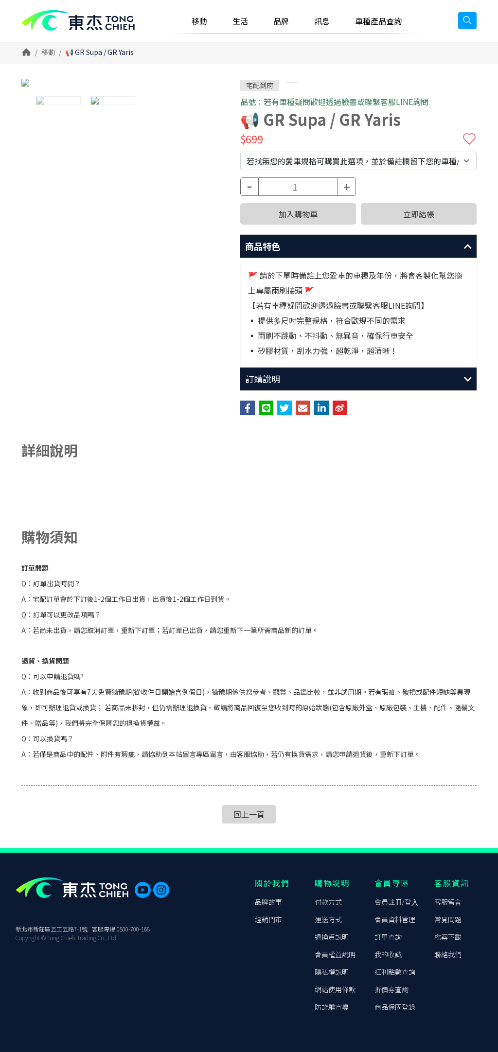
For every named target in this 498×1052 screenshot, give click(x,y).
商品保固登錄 (394, 1007)
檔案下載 (448, 937)
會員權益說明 (335, 954)
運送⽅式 (328, 919)
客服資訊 (451, 883)
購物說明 (332, 883)
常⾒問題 (448, 919)
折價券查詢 (391, 989)
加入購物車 (298, 214)
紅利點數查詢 (394, 972)
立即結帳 (418, 214)
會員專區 (391, 883)
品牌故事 (268, 902)
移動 (48, 52)
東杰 (78, 21)
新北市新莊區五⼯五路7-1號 (52, 929)
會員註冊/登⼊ (396, 902)
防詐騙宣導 (332, 1007)
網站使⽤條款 (335, 989)
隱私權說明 (332, 972)
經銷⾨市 (268, 919)
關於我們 (272, 883)
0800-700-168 (133, 929)
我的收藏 (388, 954)
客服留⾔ (448, 902)
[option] (112, 83)
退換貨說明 (332, 937)
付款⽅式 (328, 902)
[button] (358, 246)
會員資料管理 (394, 919)
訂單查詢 (388, 937)
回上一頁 (249, 814)
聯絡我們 (448, 954)
